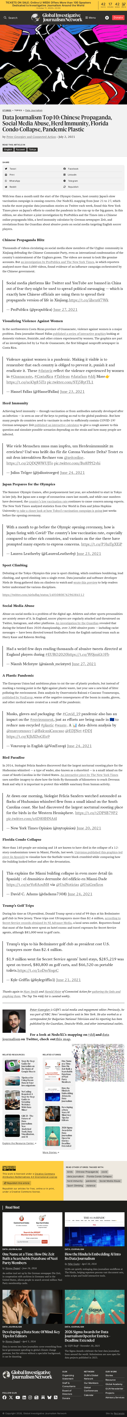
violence (90, 1185)
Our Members (91, 1383)
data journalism (75, 1176)
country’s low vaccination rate (48, 501)
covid (104, 1171)
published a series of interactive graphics (79, 334)
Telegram (72, 180)
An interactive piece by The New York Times (89, 775)
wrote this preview (85, 582)
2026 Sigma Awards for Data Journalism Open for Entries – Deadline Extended (87, 1335)
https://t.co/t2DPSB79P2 (96, 812)
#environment (41, 719)
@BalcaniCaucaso (49, 730)
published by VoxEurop (17, 697)
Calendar (89, 1395)
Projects (110, 1393)
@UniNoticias (67, 884)
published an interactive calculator (57, 425)
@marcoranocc (18, 730)
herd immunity (75, 1181)
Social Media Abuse (110, 1181)
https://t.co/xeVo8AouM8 (27, 884)
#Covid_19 (72, 713)
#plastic (47, 725)
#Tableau (62, 376)
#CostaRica (43, 376)
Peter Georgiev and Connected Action (31, 137)
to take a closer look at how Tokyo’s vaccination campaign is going (59, 511)
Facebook (72, 168)
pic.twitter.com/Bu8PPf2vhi (77, 463)
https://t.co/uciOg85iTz (26, 382)
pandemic (91, 1181)
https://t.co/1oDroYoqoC (38, 970)
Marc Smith (30, 991)
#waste (61, 725)
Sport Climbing (75, 1185)
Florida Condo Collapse (99, 1176)
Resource (111, 1379)
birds (70, 1171)
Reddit (12, 186)
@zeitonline (74, 457)
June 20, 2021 (89, 828)
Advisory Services (115, 1397)
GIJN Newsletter (114, 1388)
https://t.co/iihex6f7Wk (88, 300)
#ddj (91, 376)
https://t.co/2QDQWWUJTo (29, 463)
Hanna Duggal (12, 1268)
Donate (118, 17)
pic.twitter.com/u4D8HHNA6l (31, 818)
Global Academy (114, 1384)
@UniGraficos (91, 884)
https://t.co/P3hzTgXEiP (101, 544)
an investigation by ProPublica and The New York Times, (58, 262)
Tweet (12, 168)
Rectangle (119, 1413)
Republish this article (17, 1183)
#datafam (79, 376)
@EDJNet (73, 730)
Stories (6, 110)
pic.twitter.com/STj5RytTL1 (70, 382)
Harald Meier (53, 991)
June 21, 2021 (68, 979)
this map (63, 1039)
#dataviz (45, 370)
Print (12, 174)
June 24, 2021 (72, 472)
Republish (73, 186)
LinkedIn (72, 174)
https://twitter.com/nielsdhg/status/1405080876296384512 (43, 595)
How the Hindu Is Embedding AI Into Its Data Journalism (93, 1256)
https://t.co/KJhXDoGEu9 (28, 736)
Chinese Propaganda (87, 1171)
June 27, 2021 (65, 309)
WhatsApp (14, 180)
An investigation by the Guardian (77, 623)
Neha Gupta (74, 1263)
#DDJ (87, 730)
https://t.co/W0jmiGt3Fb (88, 654)
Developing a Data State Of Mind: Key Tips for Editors (31, 1333)
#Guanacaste (21, 376)
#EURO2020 (56, 654)
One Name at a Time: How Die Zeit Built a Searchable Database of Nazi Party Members (30, 1258)
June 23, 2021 (72, 391)
